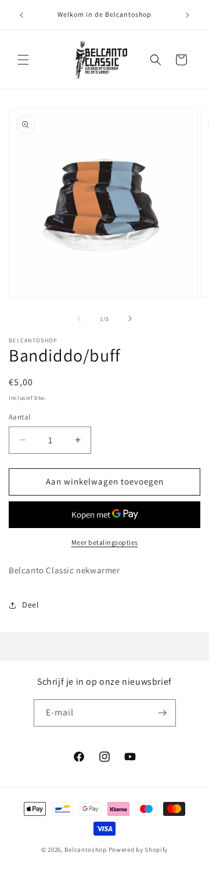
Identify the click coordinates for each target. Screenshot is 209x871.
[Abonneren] (162, 713)
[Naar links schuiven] (79, 318)
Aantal (19, 417)
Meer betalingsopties (104, 542)
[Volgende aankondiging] (187, 15)
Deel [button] (30, 604)
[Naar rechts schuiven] (130, 318)
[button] (23, 60)
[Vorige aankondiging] (21, 15)
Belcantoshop (85, 849)
